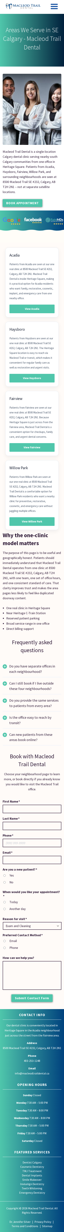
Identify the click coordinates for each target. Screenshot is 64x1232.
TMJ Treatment (32, 1171)
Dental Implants (32, 1175)
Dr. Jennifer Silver (20, 1222)
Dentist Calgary (32, 1162)
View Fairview (32, 447)
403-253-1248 (32, 1061)
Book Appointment (22, 203)
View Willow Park (32, 521)
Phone (13, 948)
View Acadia (32, 309)
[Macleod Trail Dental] (23, 6)
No (11, 882)
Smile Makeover (32, 1179)
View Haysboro (32, 378)
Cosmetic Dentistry (32, 1166)
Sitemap (47, 1226)
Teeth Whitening (32, 1188)
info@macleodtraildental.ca (32, 1073)
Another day (17, 909)
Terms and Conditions (25, 1226)
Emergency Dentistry (32, 1192)
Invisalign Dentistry (32, 1184)
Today (13, 902)
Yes (11, 875)
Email (13, 941)
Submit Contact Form (32, 998)
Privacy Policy (42, 1222)
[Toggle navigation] (54, 7)
